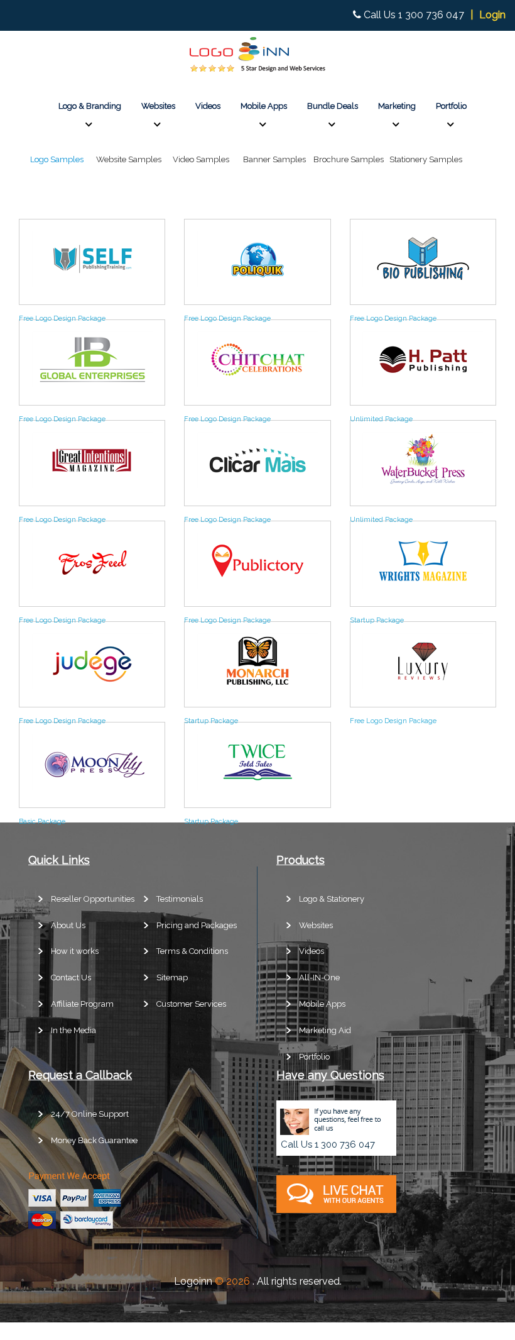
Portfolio (451, 106)
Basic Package (42, 821)
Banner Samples (274, 159)
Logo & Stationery (331, 899)
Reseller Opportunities (92, 899)
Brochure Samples (348, 159)
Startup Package (377, 620)
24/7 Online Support (90, 1114)
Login (492, 15)
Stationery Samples (425, 159)
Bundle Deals (332, 106)
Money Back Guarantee (94, 1140)
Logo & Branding (89, 106)
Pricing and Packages (196, 925)
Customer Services (191, 1004)
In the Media (73, 1030)
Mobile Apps (264, 106)
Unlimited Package (381, 419)
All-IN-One (319, 977)
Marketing (397, 106)
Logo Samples (57, 159)
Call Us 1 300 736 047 (414, 15)
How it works (75, 951)
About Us (68, 925)
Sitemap (172, 977)
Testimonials (179, 899)
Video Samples (201, 159)
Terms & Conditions (192, 951)
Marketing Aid (325, 1030)
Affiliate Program (82, 1004)
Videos (207, 106)
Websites (158, 106)
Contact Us (71, 977)
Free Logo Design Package (62, 318)
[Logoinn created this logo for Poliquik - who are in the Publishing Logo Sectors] (257, 290)
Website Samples (128, 159)
